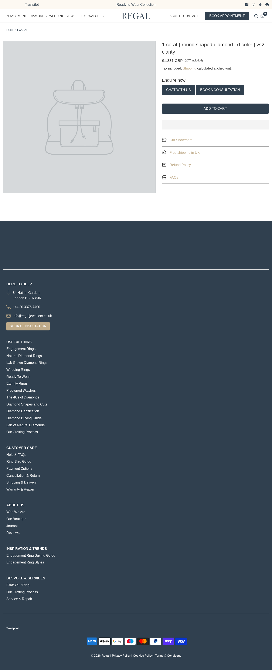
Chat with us (178, 90)
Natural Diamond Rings (24, 356)
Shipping (189, 68)
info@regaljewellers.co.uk (32, 316)
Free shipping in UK (184, 152)
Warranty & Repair (20, 489)
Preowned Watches (21, 390)
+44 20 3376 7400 (26, 307)
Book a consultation (220, 90)
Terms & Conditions (168, 655)
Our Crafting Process (22, 432)
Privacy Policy (121, 655)
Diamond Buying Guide (24, 418)
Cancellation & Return (23, 475)
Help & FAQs (16, 455)
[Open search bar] (256, 16)
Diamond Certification (22, 411)
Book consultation (28, 326)
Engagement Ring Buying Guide (30, 555)
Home (10, 29)
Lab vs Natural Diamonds (25, 425)
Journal (12, 526)
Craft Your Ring (18, 585)
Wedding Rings (18, 369)
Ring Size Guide (18, 461)
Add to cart (215, 108)
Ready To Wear (18, 376)
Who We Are (15, 512)
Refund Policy (180, 165)
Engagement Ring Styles (25, 562)
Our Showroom (180, 140)
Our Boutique (16, 519)
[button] (215, 124)
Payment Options (19, 468)
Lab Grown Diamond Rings (26, 362)
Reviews (13, 533)
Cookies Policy (143, 655)
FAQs (173, 177)
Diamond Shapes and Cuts (26, 404)
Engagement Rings (20, 349)
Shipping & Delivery (21, 482)
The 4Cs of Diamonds (22, 397)
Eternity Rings (17, 383)
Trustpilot (32, 4)
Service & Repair (19, 599)
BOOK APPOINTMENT (227, 16)
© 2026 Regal (100, 655)
